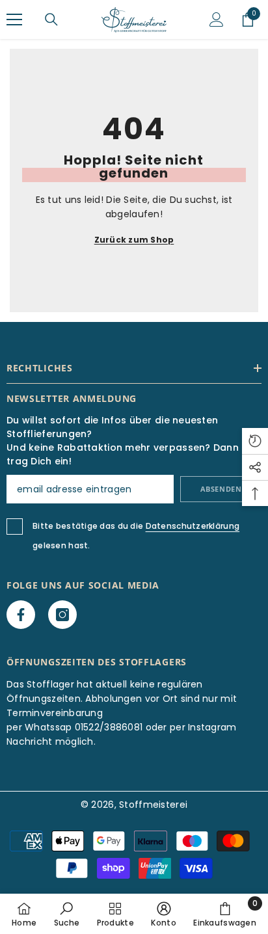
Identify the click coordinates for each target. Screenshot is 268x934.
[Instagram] (62, 614)
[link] (67, 913)
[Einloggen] (216, 19)
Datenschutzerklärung (193, 525)
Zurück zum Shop (134, 239)
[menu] (14, 19)
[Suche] (51, 19)
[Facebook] (21, 614)
